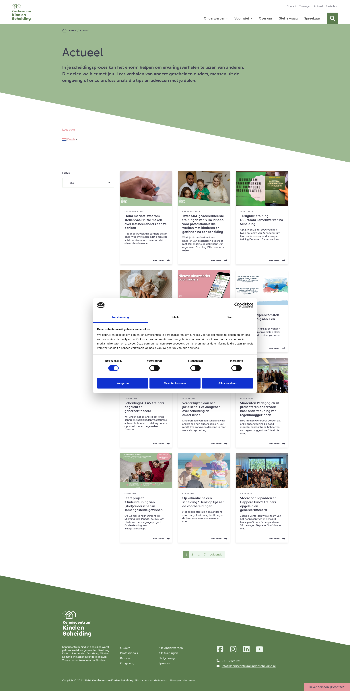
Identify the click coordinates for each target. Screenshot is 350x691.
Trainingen (305, 6)
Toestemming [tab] (120, 317)
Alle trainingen (168, 653)
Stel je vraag (288, 18)
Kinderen (126, 658)
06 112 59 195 (231, 661)
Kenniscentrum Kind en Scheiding (21, 12)
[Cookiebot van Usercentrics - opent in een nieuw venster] (237, 305)
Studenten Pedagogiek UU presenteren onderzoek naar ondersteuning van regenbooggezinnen (260, 409)
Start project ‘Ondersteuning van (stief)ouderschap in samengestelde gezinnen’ (144, 504)
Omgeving (127, 663)
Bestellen (331, 6)
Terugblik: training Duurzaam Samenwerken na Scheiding (261, 220)
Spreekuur (312, 18)
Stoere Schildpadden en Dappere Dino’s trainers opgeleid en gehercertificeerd (258, 504)
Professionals (129, 653)
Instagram (233, 649)
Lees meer (162, 259)
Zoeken (332, 18)
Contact (291, 6)
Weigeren (123, 383)
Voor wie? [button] (242, 18)
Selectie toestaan (175, 383)
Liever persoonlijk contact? (327, 687)
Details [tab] (175, 317)
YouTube (259, 649)
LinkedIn (246, 649)
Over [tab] (230, 317)
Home (72, 30)
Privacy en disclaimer (182, 680)
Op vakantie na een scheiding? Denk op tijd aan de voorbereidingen (203, 502)
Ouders (125, 648)
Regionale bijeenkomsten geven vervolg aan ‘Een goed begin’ (259, 319)
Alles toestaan (227, 383)
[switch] (154, 368)
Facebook (220, 649)
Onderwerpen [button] (214, 18)
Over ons (266, 18)
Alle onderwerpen (171, 648)
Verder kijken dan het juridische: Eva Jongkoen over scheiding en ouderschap (201, 409)
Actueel (319, 6)
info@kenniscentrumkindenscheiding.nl (249, 666)
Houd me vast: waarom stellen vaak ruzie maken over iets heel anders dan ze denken (146, 222)
